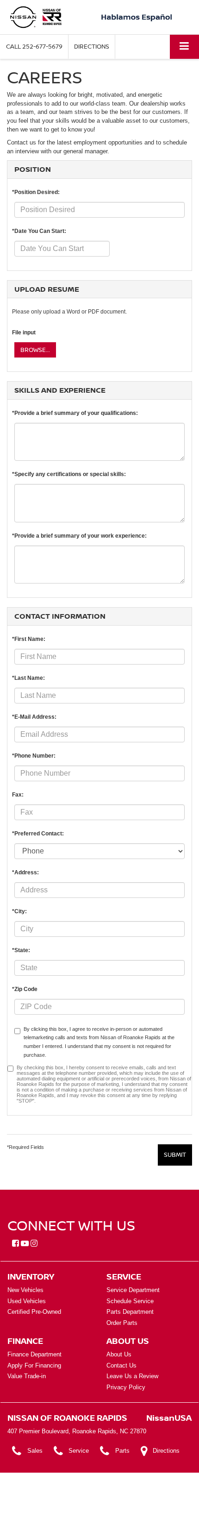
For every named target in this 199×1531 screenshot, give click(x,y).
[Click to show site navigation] (184, 46)
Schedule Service (130, 1301)
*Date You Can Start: (39, 231)
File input (24, 332)
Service (78, 1450)
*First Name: (28, 639)
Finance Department (34, 1354)
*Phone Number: (34, 756)
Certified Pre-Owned (34, 1311)
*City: (19, 911)
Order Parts (121, 1322)
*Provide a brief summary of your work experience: (79, 536)
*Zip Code (24, 989)
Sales (35, 1450)
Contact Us (121, 1365)
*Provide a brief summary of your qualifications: (75, 413)
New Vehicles (25, 1289)
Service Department (133, 1289)
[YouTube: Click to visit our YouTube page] (25, 1243)
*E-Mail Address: (34, 717)
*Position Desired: (36, 192)
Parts (122, 1450)
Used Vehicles (26, 1301)
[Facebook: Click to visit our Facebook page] (15, 1243)
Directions (91, 46)
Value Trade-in (26, 1376)
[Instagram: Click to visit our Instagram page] (34, 1243)
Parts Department (130, 1311)
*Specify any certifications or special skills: (69, 474)
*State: (21, 950)
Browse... (35, 349)
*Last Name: (28, 678)
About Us (118, 1354)
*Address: (25, 872)
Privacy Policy (125, 1387)
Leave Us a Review (132, 1376)
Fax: (18, 794)
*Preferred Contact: (38, 833)
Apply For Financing (34, 1365)
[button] (34, 46)
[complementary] (171, 1503)
